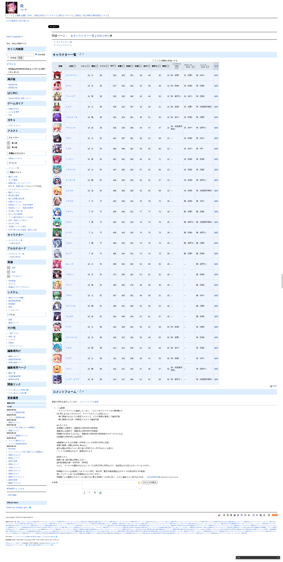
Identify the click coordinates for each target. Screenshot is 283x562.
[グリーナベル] (57, 337)
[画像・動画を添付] (100, 492)
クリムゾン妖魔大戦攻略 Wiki (47, 525)
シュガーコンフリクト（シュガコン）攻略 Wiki (254, 523)
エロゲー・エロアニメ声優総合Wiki (201, 531)
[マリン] (57, 369)
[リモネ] (57, 348)
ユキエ (69, 243)
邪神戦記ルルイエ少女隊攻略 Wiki (124, 533)
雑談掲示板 (12, 84)
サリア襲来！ (13, 180)
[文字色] (84, 492)
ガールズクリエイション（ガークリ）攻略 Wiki (94, 527)
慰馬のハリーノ (14, 458)
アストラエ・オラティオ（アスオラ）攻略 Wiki (233, 533)
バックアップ (51, 15)
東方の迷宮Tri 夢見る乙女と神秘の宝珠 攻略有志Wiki (142, 531)
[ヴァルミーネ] (57, 117)
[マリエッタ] (57, 128)
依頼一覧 (11, 336)
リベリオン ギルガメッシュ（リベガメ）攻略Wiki (112, 529)
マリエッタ (70, 128)
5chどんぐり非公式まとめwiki (137, 529)
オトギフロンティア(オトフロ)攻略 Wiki (52, 521)
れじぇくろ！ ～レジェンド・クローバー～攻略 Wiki (211, 523)
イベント (11, 64)
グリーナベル (71, 337)
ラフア (69, 358)
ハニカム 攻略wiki (73, 527)
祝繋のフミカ (13, 430)
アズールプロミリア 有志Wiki (223, 527)
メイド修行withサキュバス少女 (20, 217)
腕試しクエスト (14, 192)
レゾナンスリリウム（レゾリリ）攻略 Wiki (189, 533)
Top (21, 10)
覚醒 (21, 298)
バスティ (70, 274)
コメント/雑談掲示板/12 (17, 444)
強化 (10, 298)
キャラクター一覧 (15, 240)
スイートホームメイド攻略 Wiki (119, 527)
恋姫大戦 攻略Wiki (66, 533)
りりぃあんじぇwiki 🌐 (17, 393)
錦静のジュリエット (16, 477)
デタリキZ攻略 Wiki (215, 521)
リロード (68, 15)
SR (16, 243)
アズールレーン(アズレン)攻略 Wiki (76, 521)
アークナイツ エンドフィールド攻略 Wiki (69, 525)
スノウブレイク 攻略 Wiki (59, 527)
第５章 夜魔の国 (16, 186)
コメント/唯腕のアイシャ (18, 435)
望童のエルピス (14, 455)
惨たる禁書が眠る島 (16, 198)
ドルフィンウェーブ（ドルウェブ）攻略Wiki (163, 525)
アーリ (69, 285)
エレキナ (70, 190)
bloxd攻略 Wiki (108, 533)
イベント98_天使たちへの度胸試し (22, 427)
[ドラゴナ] (57, 201)
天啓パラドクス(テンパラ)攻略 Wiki (26, 525)
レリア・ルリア (72, 379)
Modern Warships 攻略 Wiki (138, 527)
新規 (78, 15)
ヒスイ (69, 107)
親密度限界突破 (14, 301)
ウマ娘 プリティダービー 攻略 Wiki (136, 523)
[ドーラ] (57, 232)
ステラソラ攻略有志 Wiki (220, 531)
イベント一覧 (13, 168)
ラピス (69, 222)
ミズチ (69, 149)
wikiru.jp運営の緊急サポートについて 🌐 (40, 545)
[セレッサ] (57, 264)
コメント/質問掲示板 (16, 417)
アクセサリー (17, 276)
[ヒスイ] (57, 107)
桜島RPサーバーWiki (240, 527)
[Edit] (83, 54)
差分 (42, 15)
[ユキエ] (57, 243)
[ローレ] (57, 86)
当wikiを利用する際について (19, 98)
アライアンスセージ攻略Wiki (205, 525)
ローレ (69, 86)
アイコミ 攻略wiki (35, 533)
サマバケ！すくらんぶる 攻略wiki (36, 529)
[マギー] (57, 138)
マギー (69, 138)
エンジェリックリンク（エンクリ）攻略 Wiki (161, 523)
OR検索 (13, 58)
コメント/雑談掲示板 (16, 412)
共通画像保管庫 (14, 376)
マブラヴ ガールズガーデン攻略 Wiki (240, 531)
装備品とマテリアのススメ (19, 287)
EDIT (275, 386)
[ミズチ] (57, 149)
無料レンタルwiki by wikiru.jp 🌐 (47, 536)
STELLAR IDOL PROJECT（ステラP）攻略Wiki (174, 531)
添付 (61, 15)
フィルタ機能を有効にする (165, 61)
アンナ (69, 327)
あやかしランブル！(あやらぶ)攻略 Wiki (165, 521)
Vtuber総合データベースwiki (195, 529)
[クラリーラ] (57, 169)
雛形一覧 (11, 373)
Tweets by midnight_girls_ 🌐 (18, 507)
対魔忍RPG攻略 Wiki (94, 521)
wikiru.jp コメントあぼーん (14, 543)
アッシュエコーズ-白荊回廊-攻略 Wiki (159, 527)
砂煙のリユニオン (15, 202)
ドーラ (69, 232)
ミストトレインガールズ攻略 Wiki (16, 523)
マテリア (11, 284)
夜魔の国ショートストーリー (19, 183)
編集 (18, 15)
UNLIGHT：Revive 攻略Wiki (205, 527)
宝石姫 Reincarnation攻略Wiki (186, 525)
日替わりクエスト (15, 158)
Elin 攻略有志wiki (248, 529)
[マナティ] (57, 211)
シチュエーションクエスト (19, 189)
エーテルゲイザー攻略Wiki (248, 525)
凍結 (37, 15)
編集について (13, 356)
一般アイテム (13, 333)
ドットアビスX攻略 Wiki (210, 533)
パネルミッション (15, 346)
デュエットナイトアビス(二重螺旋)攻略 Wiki (72, 531)
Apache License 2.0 (52, 543)
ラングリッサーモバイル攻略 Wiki (127, 521)
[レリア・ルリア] (57, 379)
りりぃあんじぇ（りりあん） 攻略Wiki (183, 527)
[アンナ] (57, 327)
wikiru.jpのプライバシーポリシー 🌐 (16, 545)
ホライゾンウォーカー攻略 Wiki (261, 531)
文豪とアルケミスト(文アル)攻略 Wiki (28, 521)
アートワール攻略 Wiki (145, 521)
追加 (216, 66)
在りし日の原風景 (15, 214)
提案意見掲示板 (14, 359)
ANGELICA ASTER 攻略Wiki (233, 529)
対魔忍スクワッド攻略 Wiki (95, 533)
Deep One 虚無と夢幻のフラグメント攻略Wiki (236, 521)
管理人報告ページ (15, 362)
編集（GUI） (27, 15)
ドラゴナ (70, 201)
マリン (69, 369)
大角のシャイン (14, 467)
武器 (13, 268)
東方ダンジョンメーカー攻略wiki (47, 531)
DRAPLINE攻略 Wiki (168, 533)
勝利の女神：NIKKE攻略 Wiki (139, 525)
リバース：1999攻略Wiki (22, 527)
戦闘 (10, 320)
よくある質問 (13, 112)
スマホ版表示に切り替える (17, 21)
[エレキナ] (57, 190)
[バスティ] (57, 274)
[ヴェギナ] (57, 316)
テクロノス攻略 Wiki (79, 533)
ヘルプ (104, 15)
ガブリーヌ (70, 306)
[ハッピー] (57, 159)
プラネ (69, 295)
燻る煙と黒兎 (13, 195)
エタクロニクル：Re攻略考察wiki (27, 531)
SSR (12, 243)
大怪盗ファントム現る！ (18, 226)
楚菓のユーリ (13, 464)
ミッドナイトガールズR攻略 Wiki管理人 (25, 536)
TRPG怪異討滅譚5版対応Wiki (51, 533)
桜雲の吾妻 (12, 461)
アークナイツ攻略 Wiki (109, 521)
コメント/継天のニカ (16, 441)
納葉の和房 (12, 480)
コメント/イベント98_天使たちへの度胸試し (26, 452)
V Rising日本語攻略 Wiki (122, 525)
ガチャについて (14, 125)
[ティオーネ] (57, 180)
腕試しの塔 (12, 177)
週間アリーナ (13, 323)
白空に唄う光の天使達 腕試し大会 (22, 230)
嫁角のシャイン (14, 422)
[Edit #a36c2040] (80, 54)
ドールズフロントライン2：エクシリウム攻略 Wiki (98, 525)
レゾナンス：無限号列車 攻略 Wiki (175, 529)
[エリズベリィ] (57, 75)
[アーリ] (57, 285)
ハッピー (70, 159)
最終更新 (96, 15)
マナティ (70, 211)
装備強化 (11, 304)
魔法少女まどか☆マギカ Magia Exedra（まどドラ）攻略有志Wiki (106, 531)
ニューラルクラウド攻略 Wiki (185, 523)
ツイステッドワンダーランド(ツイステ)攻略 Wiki (192, 521)
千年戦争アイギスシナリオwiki (214, 529)
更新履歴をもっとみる (15, 488)
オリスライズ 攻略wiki (53, 529)
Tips (10, 115)
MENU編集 (12, 495)
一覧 (83, 15)
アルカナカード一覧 (16, 254)
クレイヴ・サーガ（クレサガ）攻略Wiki (227, 525)
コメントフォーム (64, 45)
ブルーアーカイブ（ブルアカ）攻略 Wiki (263, 521)
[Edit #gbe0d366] (80, 391)
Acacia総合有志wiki (155, 533)
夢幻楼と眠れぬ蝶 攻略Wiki (155, 529)
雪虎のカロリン (14, 470)
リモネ (69, 348)
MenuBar (12, 449)
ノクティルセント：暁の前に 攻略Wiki (73, 529)
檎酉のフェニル (14, 483)
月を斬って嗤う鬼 (15, 211)
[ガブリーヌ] (57, 306)
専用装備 (11, 281)
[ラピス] (57, 222)
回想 (10, 307)
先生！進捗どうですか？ (18, 220)
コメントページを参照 (89, 402)
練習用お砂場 (13, 379)
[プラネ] (57, 295)
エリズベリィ (71, 75)
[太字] (95, 492)
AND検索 (41, 55)
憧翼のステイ (13, 474)
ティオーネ (70, 180)
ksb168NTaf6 (153, 477)
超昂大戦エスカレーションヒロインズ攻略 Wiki (41, 523)
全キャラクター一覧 (82, 35)
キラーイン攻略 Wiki (142, 533)
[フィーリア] (57, 96)
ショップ (11, 340)
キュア (69, 253)
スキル (16, 298)
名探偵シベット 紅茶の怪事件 (20, 205)
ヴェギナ (70, 316)
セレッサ (70, 264)
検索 (89, 15)
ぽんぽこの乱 (13, 223)
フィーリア (70, 96)
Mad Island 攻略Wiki (253, 527)
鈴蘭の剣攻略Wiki (91, 529)
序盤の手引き (13, 109)
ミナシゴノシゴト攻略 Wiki (65, 523)
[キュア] (57, 253)
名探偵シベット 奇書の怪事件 (20, 208)
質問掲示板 (12, 88)
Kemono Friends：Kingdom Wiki (41, 527)
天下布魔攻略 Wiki (233, 523)
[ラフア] (57, 358)
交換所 (11, 343)
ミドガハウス (13, 310)
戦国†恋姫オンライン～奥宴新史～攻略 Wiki (111, 523)
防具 (13, 272)
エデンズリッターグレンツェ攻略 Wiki (85, 523)
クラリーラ (70, 169)
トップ (10, 15)
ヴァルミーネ (71, 117)
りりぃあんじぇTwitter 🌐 (18, 390)
